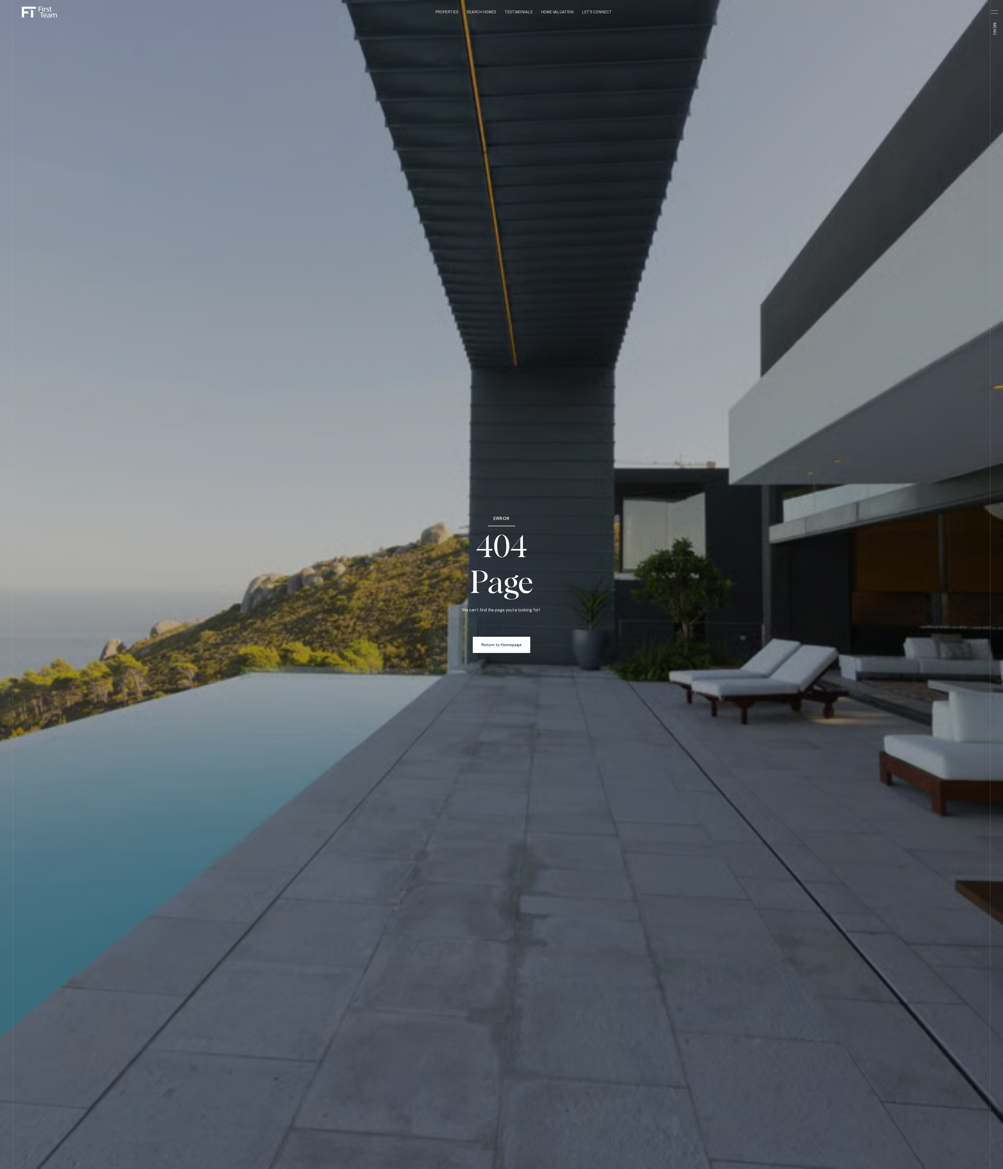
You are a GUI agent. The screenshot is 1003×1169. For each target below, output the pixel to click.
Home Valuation (557, 12)
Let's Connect (597, 12)
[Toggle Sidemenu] (994, 12)
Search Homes (481, 12)
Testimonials (519, 12)
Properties (446, 12)
